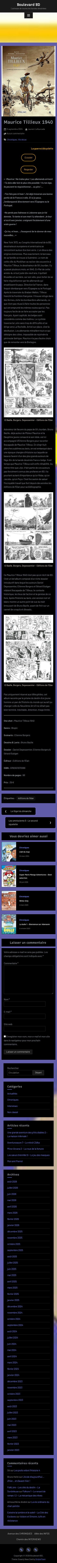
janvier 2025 (13, 1300)
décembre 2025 (14, 1231)
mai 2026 (11, 1200)
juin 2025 (11, 1269)
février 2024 (13, 1368)
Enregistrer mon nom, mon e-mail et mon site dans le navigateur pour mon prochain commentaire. (27, 1040)
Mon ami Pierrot (15, 1161)
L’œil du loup (24, 852)
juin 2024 (11, 1343)
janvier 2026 (13, 1225)
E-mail (8, 1011)
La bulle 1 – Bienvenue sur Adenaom (34, 924)
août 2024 (12, 1331)
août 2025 (12, 1256)
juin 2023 (11, 1418)
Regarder (28, 169)
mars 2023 (12, 1437)
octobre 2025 (13, 1244)
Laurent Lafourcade (36, 129)
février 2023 (13, 1443)
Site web (8, 1024)
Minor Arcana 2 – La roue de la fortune (25, 1148)
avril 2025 (12, 1281)
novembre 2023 (14, 1387)
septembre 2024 (15, 1325)
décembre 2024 (14, 1306)
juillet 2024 (12, 1337)
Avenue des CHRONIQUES (20, 1533)
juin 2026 (11, 1194)
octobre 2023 (13, 1393)
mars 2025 (12, 1287)
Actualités (12, 1093)
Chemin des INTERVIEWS (28, 1539)
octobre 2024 (13, 1318)
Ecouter (28, 157)
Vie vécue (22, 139)
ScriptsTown (41, 1559)
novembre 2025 (14, 1237)
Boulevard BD (28, 4)
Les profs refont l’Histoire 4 (27, 1470)
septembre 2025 (15, 1250)
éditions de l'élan (26, 798)
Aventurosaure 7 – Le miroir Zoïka (23, 1142)
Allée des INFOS (41, 1533)
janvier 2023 (13, 1450)
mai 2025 (11, 1275)
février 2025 (13, 1294)
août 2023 (12, 1406)
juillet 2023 (12, 1412)
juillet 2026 (12, 1187)
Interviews (12, 1106)
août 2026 (12, 1181)
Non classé (12, 1112)
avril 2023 (12, 1431)
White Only (23, 901)
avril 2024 (12, 1356)
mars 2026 (12, 1212)
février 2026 (13, 1219)
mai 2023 (11, 1425)
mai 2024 (11, 1350)
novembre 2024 (14, 1312)
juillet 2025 (12, 1262)
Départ (38, 1072)
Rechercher (13, 1068)
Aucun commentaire (15, 133)
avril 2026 (12, 1206)
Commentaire (11, 963)
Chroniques (12, 139)
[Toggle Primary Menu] (28, 15)
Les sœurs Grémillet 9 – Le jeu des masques (28, 1155)
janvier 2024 (13, 1375)
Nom (7, 999)
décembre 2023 (14, 1381)
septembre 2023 (15, 1400)
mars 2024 (12, 1362)
